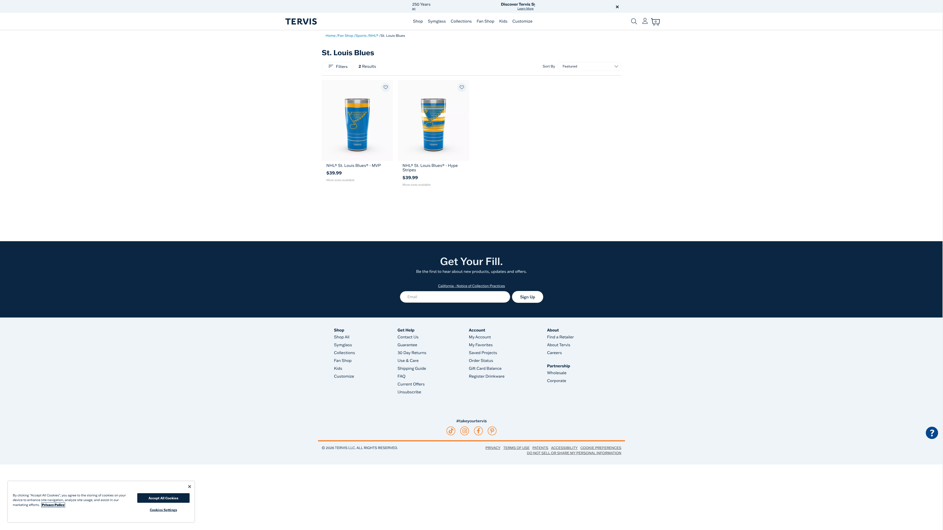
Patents (540, 448)
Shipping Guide (412, 368)
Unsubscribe (409, 392)
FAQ (402, 376)
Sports (361, 35)
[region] (101, 501)
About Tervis (558, 345)
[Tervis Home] (301, 21)
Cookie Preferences (600, 448)
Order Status (481, 360)
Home (331, 35)
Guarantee (407, 345)
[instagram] (464, 431)
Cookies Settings (163, 510)
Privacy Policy (53, 505)
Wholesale (557, 373)
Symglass (437, 21)
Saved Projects (483, 352)
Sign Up (527, 296)
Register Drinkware (486, 376)
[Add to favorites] (385, 87)
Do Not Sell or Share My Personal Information (574, 453)
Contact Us (408, 337)
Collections (461, 21)
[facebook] (478, 431)
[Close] (189, 486)
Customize (522, 21)
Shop (418, 21)
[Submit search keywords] (634, 21)
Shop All (341, 337)
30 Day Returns (412, 352)
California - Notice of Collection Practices (471, 286)
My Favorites (481, 345)
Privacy (492, 448)
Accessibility (564, 448)
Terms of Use (516, 448)
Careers (554, 352)
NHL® (373, 35)
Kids (503, 21)
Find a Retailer (560, 337)
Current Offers (411, 384)
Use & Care (408, 360)
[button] (527, 6)
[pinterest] (492, 431)
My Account (480, 337)
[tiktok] (451, 431)
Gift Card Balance (485, 368)
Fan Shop (485, 21)
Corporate (556, 380)
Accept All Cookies (163, 498)
